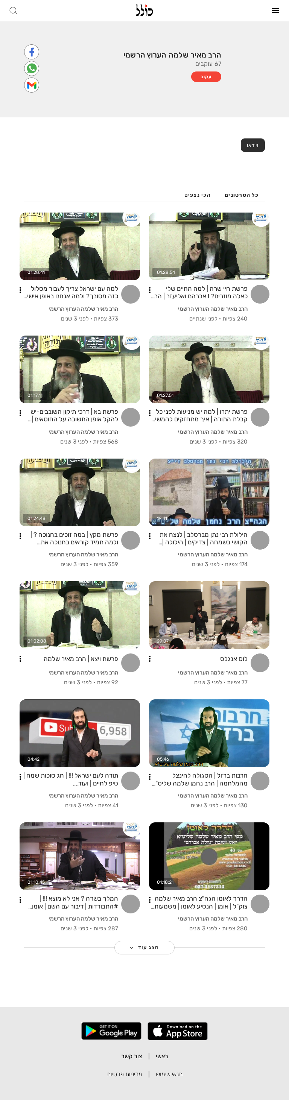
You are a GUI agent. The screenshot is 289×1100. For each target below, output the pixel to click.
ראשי (162, 1056)
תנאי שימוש (169, 1074)
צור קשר (131, 1056)
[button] (150, 290)
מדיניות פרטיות (124, 1074)
